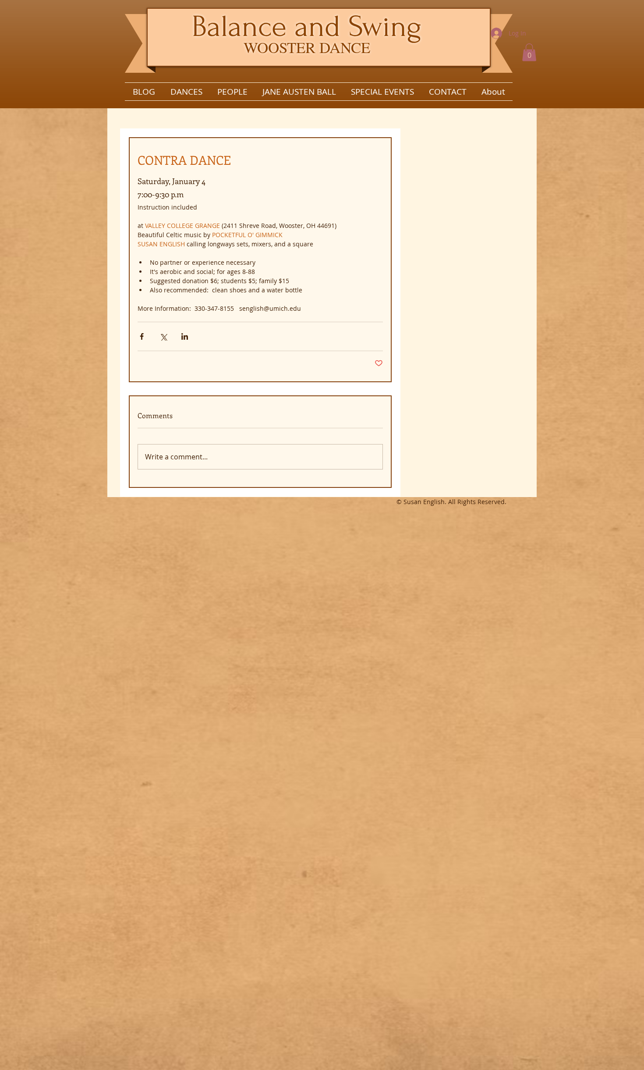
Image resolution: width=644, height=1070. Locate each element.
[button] (529, 52)
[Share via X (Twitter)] (163, 336)
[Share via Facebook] (142, 336)
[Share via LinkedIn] (184, 336)
